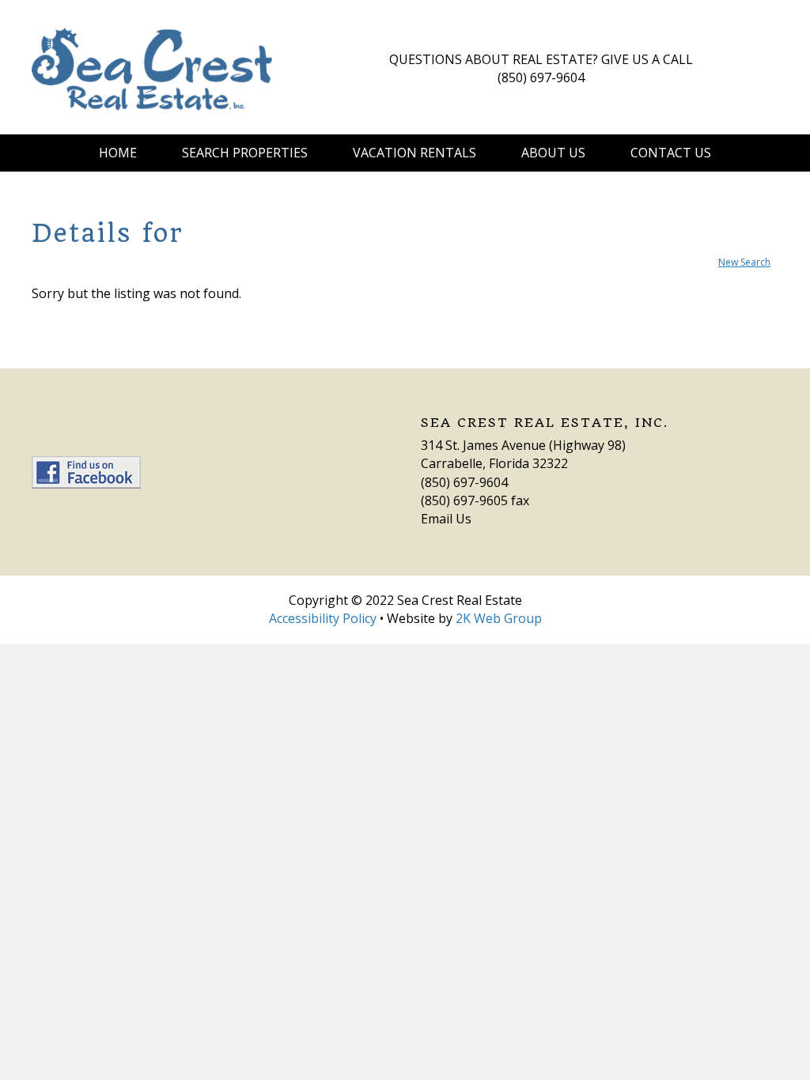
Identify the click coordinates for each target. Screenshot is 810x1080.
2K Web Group (499, 618)
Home (118, 152)
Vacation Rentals (414, 152)
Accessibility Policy (323, 618)
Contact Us (670, 152)
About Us (553, 152)
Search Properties (245, 152)
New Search (744, 262)
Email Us (446, 518)
